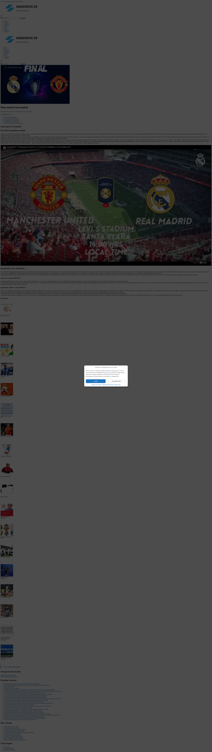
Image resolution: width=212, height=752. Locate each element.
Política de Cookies (96, 384)
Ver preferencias (116, 381)
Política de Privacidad (107, 384)
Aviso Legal (117, 384)
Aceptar (96, 381)
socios (109, 372)
